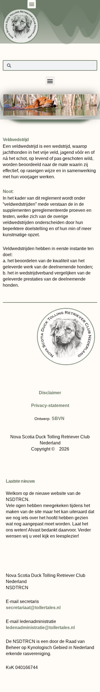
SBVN (58, 418)
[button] (32, 4)
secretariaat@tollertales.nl (33, 607)
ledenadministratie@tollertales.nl (40, 627)
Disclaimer (50, 392)
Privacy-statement (50, 405)
